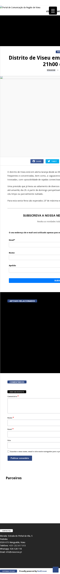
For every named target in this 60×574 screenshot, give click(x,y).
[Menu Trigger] (53, 11)
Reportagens (6, 93)
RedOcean (42, 571)
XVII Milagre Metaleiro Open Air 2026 (16, 155)
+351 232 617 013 (17, 545)
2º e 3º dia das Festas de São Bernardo (16, 238)
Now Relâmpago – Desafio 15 (16, 293)
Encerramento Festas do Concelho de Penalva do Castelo (16, 70)
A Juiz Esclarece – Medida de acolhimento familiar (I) (16, 41)
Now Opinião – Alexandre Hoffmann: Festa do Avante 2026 (16, 183)
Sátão (3, 204)
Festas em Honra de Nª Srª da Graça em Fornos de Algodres (16, 127)
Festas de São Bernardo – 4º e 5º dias (16, 211)
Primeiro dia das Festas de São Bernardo (16, 266)
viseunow (51, 70)
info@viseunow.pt (14, 552)
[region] (30, 498)
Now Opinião (6, 177)
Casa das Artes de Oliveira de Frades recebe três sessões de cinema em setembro (22, 330)
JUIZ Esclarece (7, 35)
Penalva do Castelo (9, 63)
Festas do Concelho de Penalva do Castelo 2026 (16, 99)
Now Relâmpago (7, 288)
